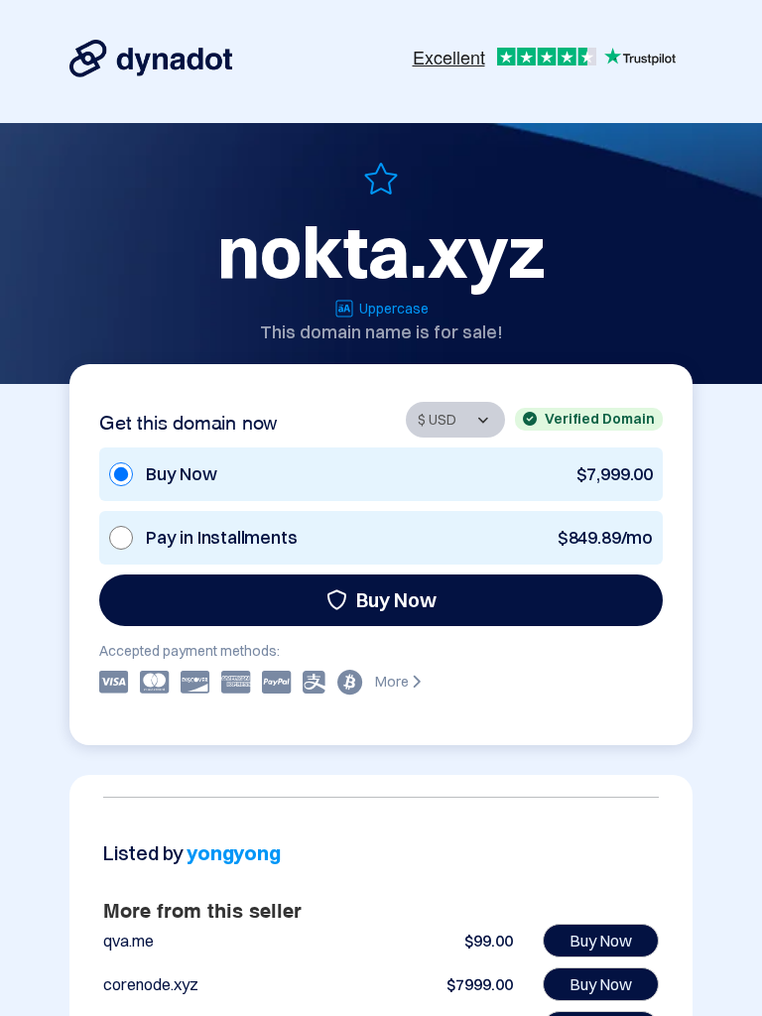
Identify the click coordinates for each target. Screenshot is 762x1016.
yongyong (233, 852)
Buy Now (396, 599)
